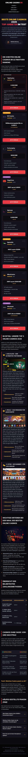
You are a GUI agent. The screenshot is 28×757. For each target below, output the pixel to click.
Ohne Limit (13, 7)
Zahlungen (13, 9)
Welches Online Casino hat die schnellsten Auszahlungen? (10, 721)
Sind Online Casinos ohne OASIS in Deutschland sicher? (11, 714)
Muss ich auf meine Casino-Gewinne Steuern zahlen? (12, 727)
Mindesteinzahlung (14, 11)
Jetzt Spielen (14, 107)
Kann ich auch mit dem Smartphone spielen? (12, 734)
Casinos (14, 5)
